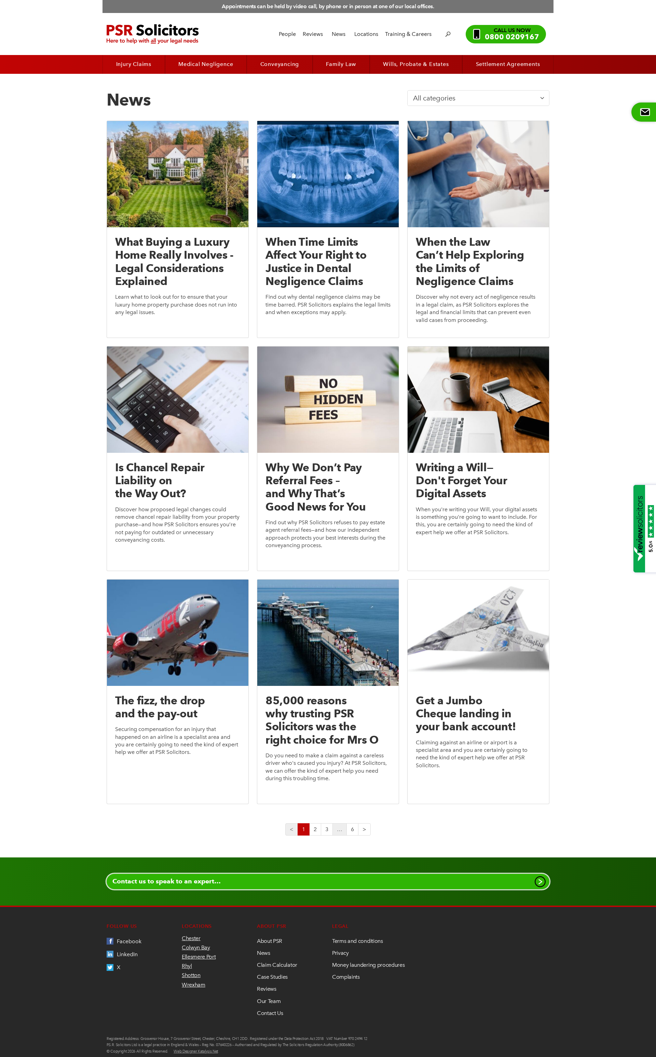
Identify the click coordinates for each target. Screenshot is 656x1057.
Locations (366, 34)
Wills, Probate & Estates (416, 64)
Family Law (341, 64)
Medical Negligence (205, 64)
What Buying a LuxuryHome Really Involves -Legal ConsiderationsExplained (174, 261)
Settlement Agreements (508, 64)
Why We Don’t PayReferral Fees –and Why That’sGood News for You (315, 487)
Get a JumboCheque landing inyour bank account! (466, 713)
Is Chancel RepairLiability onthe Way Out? (160, 480)
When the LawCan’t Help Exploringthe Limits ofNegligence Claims (470, 261)
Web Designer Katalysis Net (196, 1051)
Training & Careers (408, 34)
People (287, 34)
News (338, 34)
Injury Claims (133, 64)
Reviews (313, 34)
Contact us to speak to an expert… (166, 881)
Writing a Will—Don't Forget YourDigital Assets (461, 480)
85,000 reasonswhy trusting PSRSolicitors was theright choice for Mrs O (322, 720)
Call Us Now (512, 34)
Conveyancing (279, 64)
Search (448, 34)
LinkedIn (127, 954)
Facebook (129, 941)
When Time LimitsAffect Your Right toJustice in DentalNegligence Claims (316, 261)
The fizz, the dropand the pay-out (160, 707)
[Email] (643, 112)
